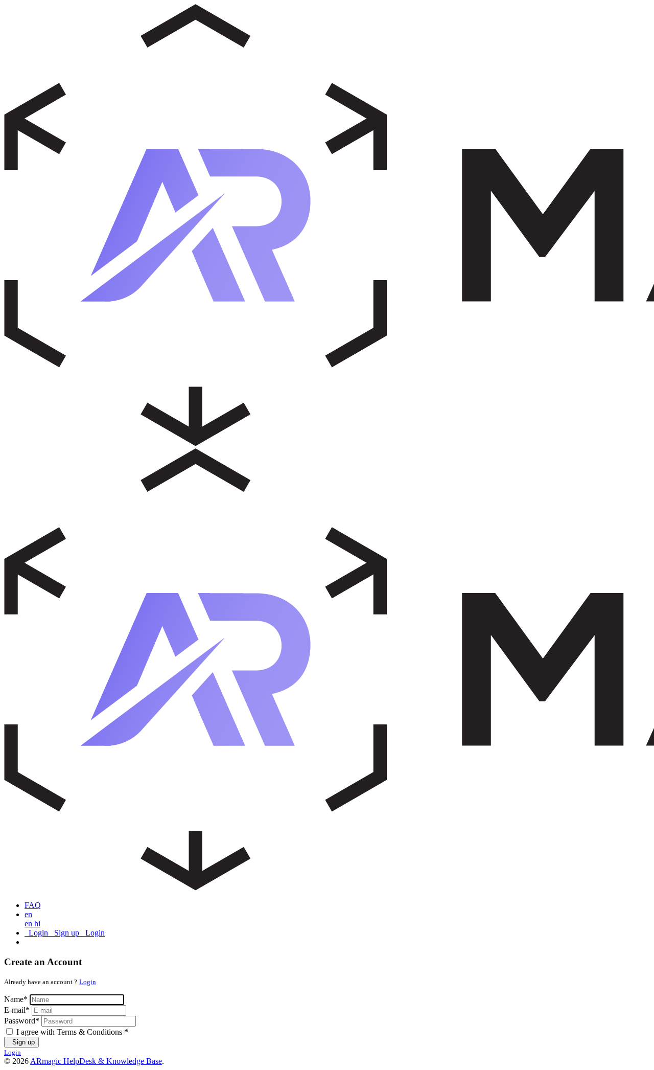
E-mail (17, 1010)
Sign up (21, 1042)
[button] (28, 914)
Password (21, 1020)
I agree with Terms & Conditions (72, 1032)
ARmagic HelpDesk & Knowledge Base (96, 1061)
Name (16, 999)
